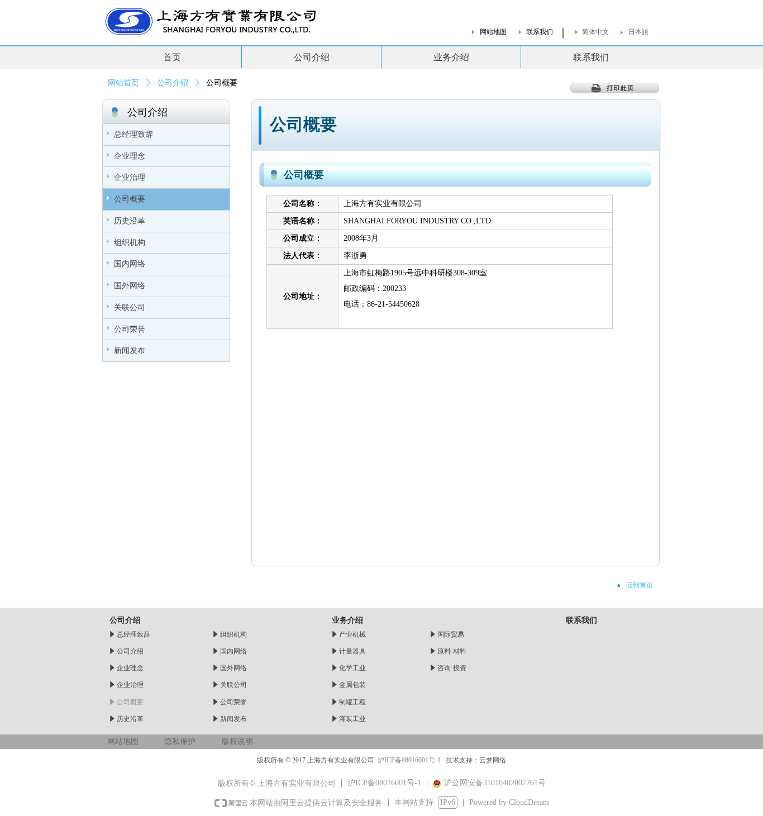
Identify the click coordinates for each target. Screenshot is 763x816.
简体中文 (595, 32)
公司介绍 (172, 83)
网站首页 (123, 83)
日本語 (638, 32)
